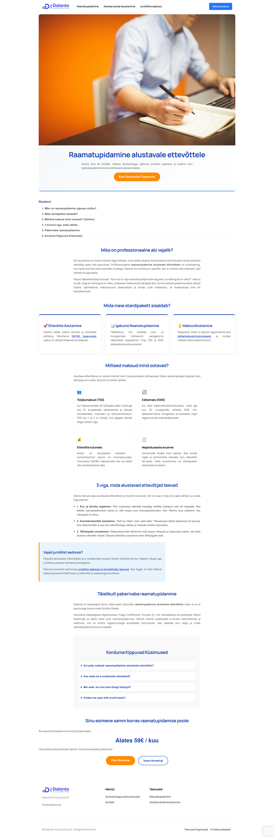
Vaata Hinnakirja (153, 760)
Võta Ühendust (120, 760)
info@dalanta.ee (51, 804)
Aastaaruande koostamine (119, 6)
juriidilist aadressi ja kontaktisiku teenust (103, 569)
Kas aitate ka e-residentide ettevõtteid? (107, 676)
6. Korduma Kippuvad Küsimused (62, 236)
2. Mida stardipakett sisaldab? (60, 214)
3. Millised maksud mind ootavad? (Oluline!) (68, 219)
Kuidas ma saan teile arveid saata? (105, 697)
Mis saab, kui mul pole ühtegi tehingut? (107, 687)
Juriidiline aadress (151, 6)
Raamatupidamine (88, 6)
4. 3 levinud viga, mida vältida (60, 225)
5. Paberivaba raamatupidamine (61, 230)
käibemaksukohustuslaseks (194, 336)
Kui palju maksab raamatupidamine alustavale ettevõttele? (119, 665)
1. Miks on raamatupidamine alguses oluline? (69, 208)
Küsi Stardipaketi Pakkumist (137, 177)
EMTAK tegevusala (84, 336)
